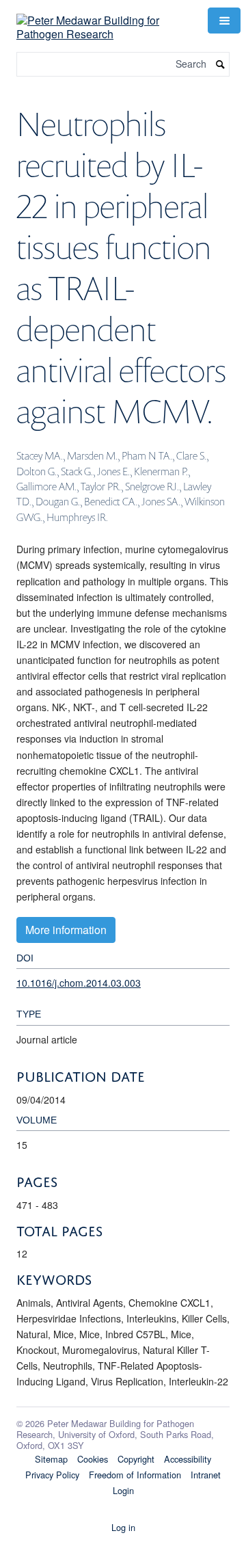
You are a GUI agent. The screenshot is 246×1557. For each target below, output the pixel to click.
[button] (224, 21)
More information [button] (66, 929)
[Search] (221, 65)
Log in (123, 1527)
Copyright (136, 1458)
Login (123, 1490)
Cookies (92, 1458)
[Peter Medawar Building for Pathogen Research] (103, 19)
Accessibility (187, 1458)
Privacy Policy (52, 1474)
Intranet (206, 1474)
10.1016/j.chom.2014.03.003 (78, 982)
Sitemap (51, 1458)
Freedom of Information (135, 1474)
